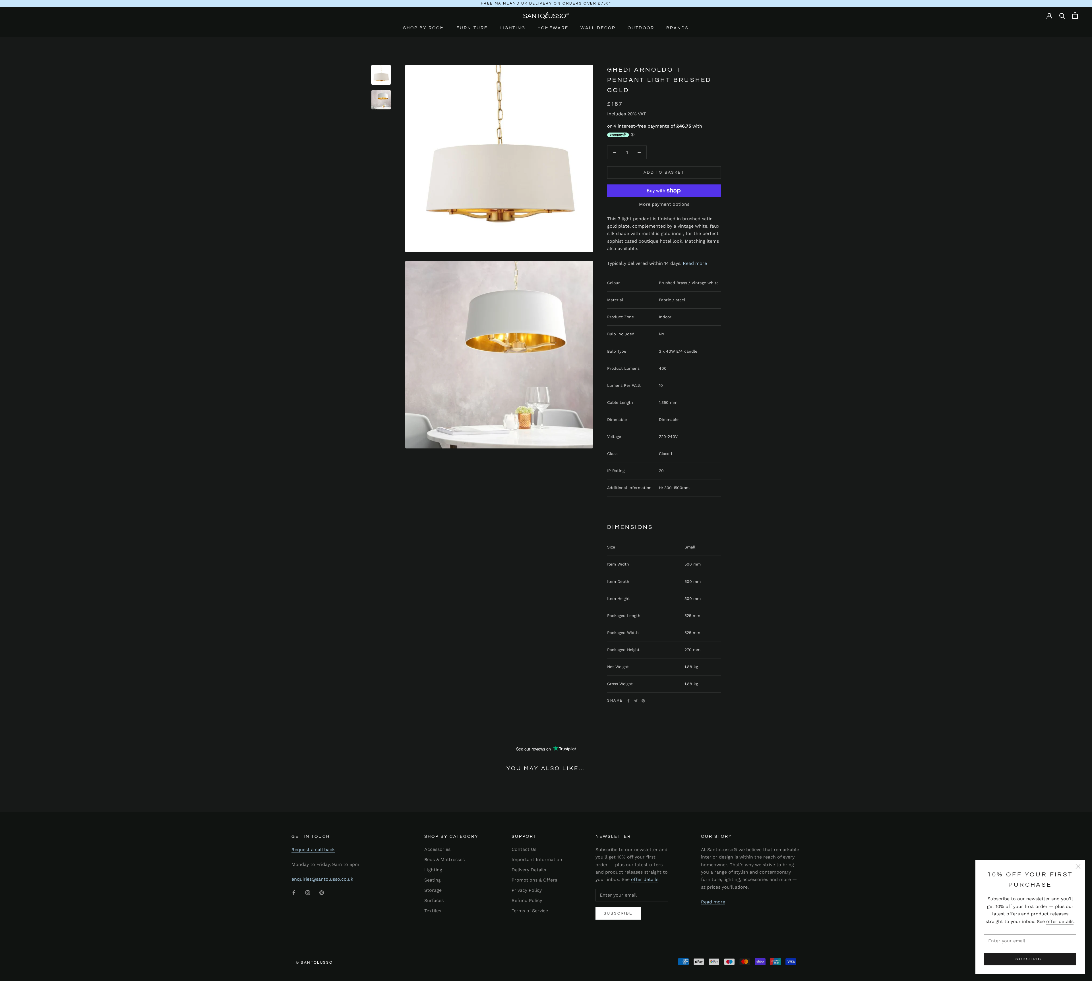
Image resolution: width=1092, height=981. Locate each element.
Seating (432, 880)
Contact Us (524, 849)
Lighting (513, 28)
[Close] (1078, 866)
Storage (433, 890)
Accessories (437, 849)
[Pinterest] (643, 701)
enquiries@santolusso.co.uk (322, 879)
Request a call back (313, 849)
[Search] (1062, 15)
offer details (1060, 921)
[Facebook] (628, 701)
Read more (695, 263)
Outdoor (641, 28)
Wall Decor (598, 28)
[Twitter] (636, 701)
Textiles (432, 910)
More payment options (664, 204)
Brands (677, 28)
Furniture (472, 28)
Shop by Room (423, 28)
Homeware (552, 28)
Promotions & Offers (534, 880)
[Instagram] (307, 892)
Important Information (537, 859)
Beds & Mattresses (444, 859)
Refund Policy (527, 900)
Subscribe (1030, 959)
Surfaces (434, 900)
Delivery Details (529, 869)
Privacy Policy (527, 890)
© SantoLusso (314, 963)
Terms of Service (530, 910)
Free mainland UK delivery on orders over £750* (546, 3)
